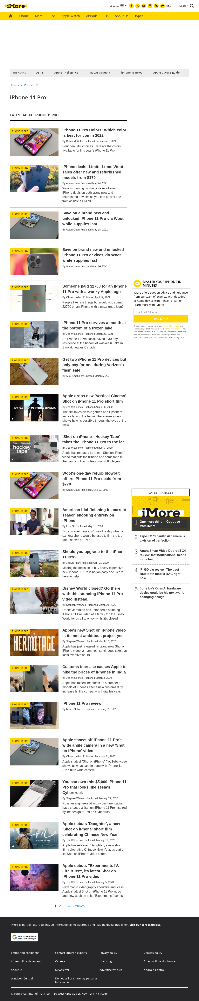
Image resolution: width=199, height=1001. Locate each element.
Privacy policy (108, 953)
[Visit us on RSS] (156, 5)
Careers (60, 961)
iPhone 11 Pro (32, 85)
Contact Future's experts (71, 953)
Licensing (106, 961)
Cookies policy (153, 953)
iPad (52, 16)
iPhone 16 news (131, 72)
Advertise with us (111, 970)
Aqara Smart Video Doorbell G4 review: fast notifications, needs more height (163, 555)
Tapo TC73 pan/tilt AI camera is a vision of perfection (162, 538)
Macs (39, 16)
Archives (78, 906)
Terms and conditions (25, 953)
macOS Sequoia (99, 72)
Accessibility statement (26, 961)
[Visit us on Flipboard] (162, 5)
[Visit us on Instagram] (150, 5)
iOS (106, 16)
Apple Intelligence (66, 72)
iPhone (23, 16)
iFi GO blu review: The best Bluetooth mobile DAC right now (160, 574)
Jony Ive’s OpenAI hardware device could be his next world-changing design (162, 593)
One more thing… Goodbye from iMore (160, 524)
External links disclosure (159, 961)
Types (139, 16)
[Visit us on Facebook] (131, 5)
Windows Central (22, 978)
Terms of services (171, 325)
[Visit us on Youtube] (143, 5)
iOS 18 (39, 72)
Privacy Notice (175, 328)
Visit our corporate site (144, 924)
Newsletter (62, 970)
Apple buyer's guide (166, 72)
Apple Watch (70, 16)
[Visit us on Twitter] (137, 5)
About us (17, 970)
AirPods (92, 16)
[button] (186, 6)
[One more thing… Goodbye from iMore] (161, 513)
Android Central (154, 970)
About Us (121, 16)
